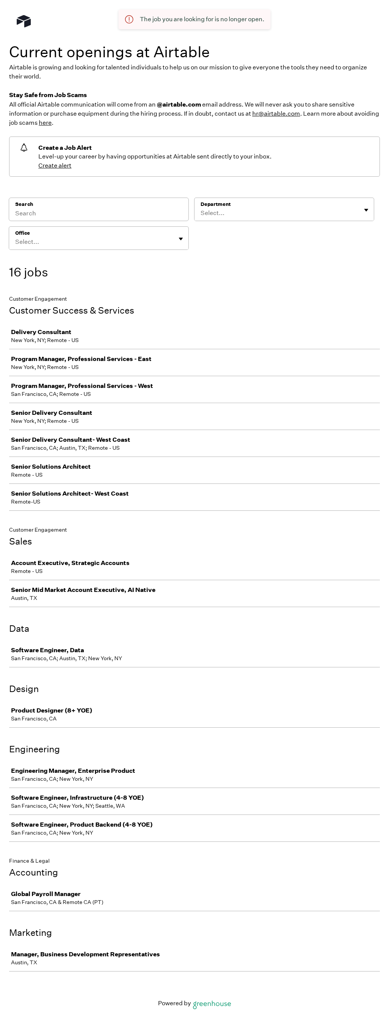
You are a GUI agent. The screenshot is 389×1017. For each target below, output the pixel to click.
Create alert (54, 165)
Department (216, 204)
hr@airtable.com (276, 113)
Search (24, 204)
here (45, 122)
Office (22, 233)
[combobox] (201, 213)
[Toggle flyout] (366, 210)
